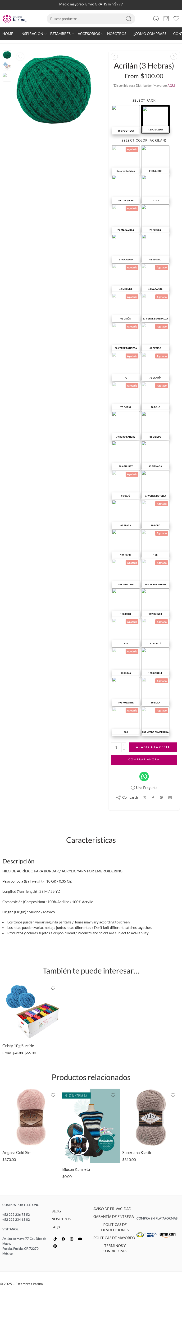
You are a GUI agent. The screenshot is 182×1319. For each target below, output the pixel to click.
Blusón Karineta (76, 1169)
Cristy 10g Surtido (18, 1045)
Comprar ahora (143, 759)
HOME (7, 34)
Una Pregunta (146, 787)
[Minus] (123, 749)
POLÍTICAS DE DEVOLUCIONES (115, 1227)
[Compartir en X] (145, 797)
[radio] (126, 119)
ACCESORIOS (89, 34)
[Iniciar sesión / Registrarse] (156, 18)
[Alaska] (173, 56)
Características (91, 840)
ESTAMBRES (60, 34)
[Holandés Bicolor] (114, 56)
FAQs (55, 1227)
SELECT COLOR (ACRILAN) (144, 140)
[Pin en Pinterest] (161, 797)
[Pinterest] (55, 1246)
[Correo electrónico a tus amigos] (170, 798)
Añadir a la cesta (153, 747)
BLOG (56, 1211)
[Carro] (166, 18)
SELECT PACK (144, 100)
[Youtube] (79, 1239)
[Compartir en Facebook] (153, 797)
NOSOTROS (116, 34)
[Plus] (123, 744)
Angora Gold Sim (17, 1152)
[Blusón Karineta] (91, 1126)
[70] (7, 55)
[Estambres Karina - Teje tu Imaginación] (14, 18)
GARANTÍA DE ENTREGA (113, 1217)
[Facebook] (63, 1239)
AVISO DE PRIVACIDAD (112, 1209)
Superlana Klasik (136, 1152)
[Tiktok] (55, 1239)
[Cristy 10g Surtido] (31, 1010)
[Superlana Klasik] (151, 1117)
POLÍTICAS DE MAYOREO (114, 1238)
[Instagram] (71, 1239)
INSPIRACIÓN (31, 34)
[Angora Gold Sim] (31, 1117)
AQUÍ (171, 85)
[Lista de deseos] (20, 56)
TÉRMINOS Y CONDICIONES (115, 1248)
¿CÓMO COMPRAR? (149, 34)
